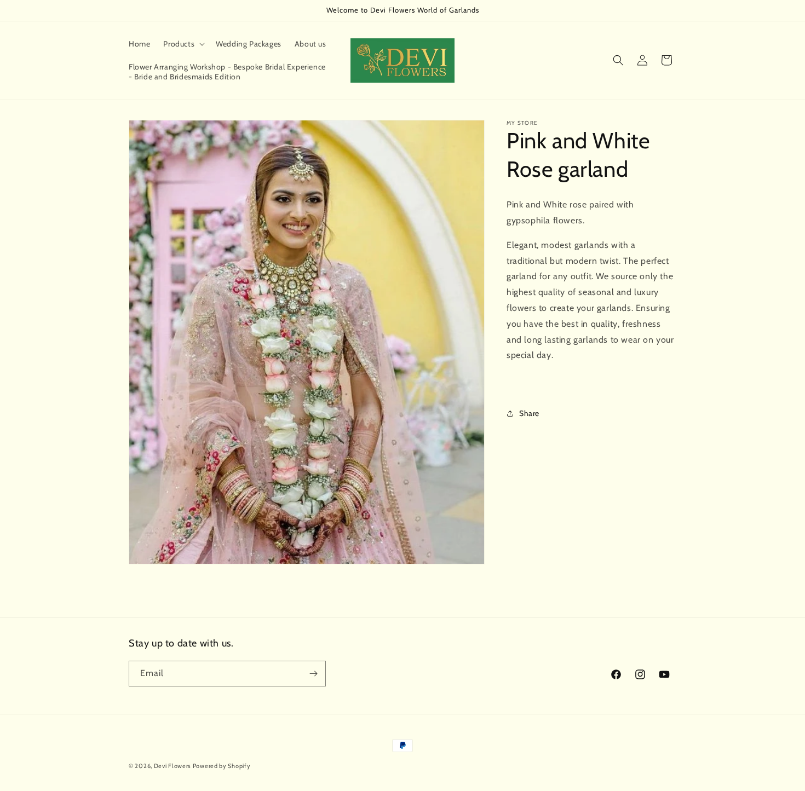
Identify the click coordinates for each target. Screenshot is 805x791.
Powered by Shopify (222, 766)
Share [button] (529, 413)
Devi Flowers (173, 766)
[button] (183, 43)
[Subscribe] (313, 673)
